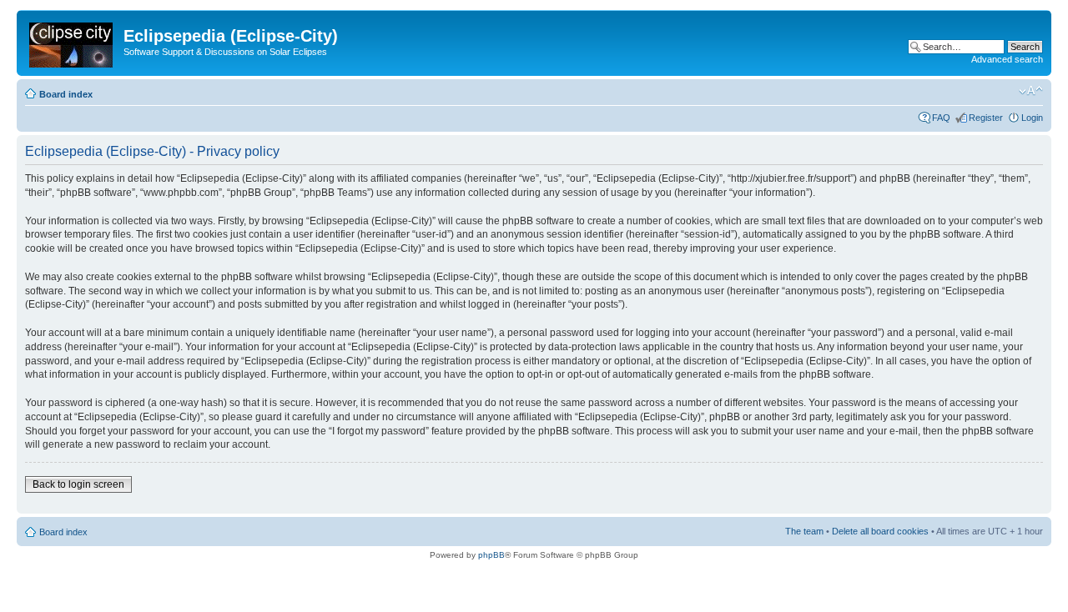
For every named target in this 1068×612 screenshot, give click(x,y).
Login (1032, 118)
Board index (66, 94)
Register (986, 118)
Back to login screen (78, 484)
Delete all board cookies (880, 531)
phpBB (491, 554)
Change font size (1031, 90)
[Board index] (72, 41)
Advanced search (1007, 59)
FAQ (941, 118)
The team (804, 531)
